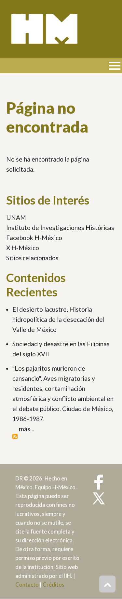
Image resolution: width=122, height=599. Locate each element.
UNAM (16, 217)
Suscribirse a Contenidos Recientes (15, 436)
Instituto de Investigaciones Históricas (60, 227)
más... (26, 429)
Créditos (53, 584)
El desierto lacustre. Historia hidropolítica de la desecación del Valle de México (58, 319)
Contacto (27, 584)
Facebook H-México (34, 237)
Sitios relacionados (32, 258)
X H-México (22, 247)
